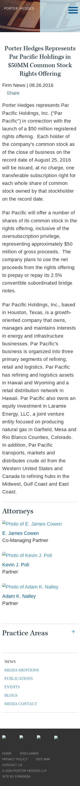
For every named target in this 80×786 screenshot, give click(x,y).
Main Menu (73, 10)
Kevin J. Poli (15, 564)
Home (7, 753)
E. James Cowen (20, 533)
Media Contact (20, 704)
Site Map (43, 759)
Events (12, 687)
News (10, 661)
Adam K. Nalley (19, 596)
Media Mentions (21, 670)
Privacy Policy (15, 759)
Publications (18, 678)
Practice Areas (25, 633)
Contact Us (12, 765)
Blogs (11, 695)
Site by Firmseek (16, 776)
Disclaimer (29, 753)
